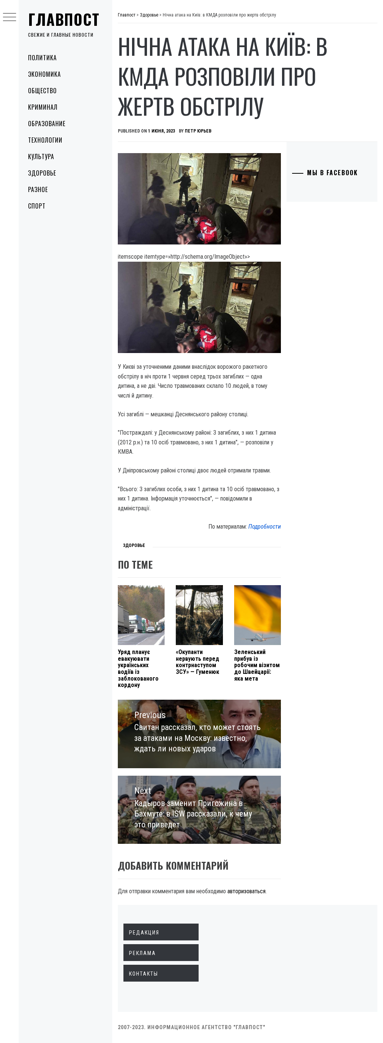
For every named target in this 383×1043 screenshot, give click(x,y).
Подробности (264, 526)
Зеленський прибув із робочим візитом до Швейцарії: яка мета (257, 665)
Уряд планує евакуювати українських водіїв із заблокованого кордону (138, 668)
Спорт (37, 205)
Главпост (64, 19)
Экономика (44, 74)
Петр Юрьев (198, 131)
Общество (42, 90)
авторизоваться (246, 891)
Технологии (45, 140)
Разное (38, 189)
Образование (46, 123)
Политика (42, 57)
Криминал (43, 107)
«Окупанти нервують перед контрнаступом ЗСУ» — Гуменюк (197, 661)
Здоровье (42, 172)
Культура (41, 156)
